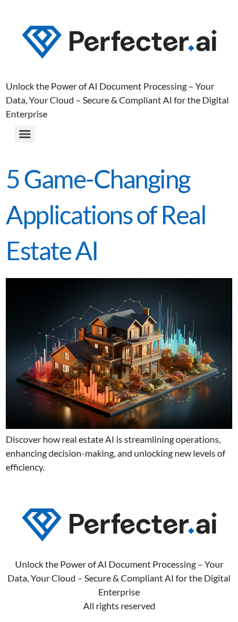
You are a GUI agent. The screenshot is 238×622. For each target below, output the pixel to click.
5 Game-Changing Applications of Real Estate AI (106, 214)
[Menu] (24, 134)
